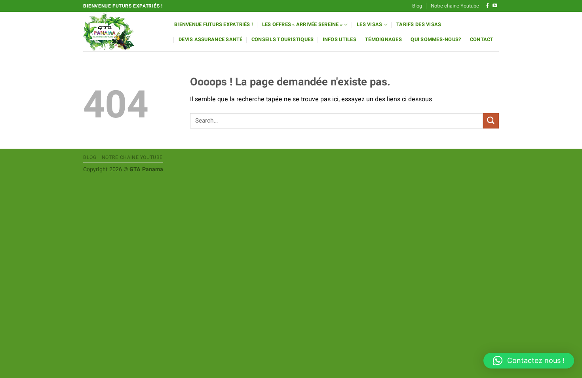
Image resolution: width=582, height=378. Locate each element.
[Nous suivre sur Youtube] (495, 6)
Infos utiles (339, 39)
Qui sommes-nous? (436, 39)
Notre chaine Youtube (455, 5)
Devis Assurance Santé (210, 39)
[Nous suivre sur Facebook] (487, 6)
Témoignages (383, 39)
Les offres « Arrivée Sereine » (302, 24)
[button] (528, 361)
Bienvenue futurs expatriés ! (213, 24)
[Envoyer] (491, 121)
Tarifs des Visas (418, 24)
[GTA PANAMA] (122, 31)
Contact (482, 39)
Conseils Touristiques (282, 39)
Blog (417, 5)
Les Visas (369, 24)
